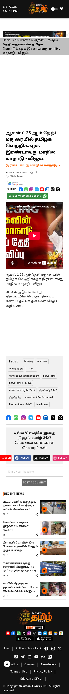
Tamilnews (42, 404)
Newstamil (49, 375)
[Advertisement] (34, 92)
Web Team (16, 176)
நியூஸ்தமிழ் (15, 397)
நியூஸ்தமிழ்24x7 (48, 390)
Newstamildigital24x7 (22, 390)
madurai (42, 361)
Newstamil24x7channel (39, 397)
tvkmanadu (16, 368)
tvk (31, 368)
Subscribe (6, 458)
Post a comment (34, 482)
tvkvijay (28, 361)
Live (7, 648)
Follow (24, 458)
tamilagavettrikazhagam (24, 375)
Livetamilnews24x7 (20, 404)
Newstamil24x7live (20, 382)
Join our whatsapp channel (25, 196)
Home (7, 40)
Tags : (13, 361)
